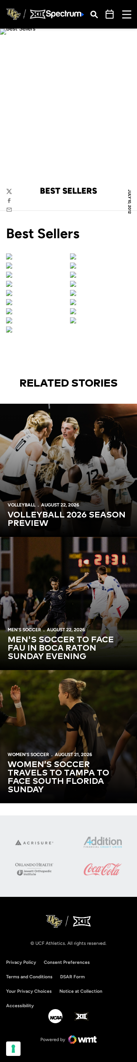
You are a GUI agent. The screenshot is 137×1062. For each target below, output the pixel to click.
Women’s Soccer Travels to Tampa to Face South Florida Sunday (58, 777)
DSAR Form (72, 976)
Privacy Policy (21, 962)
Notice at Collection (80, 991)
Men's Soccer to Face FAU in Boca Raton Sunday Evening (61, 648)
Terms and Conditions (29, 976)
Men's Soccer (24, 629)
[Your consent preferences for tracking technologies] (13, 1048)
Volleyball (21, 505)
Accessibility (20, 1005)
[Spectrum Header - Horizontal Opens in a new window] (65, 14)
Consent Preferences (67, 962)
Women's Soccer (28, 754)
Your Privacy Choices (29, 991)
